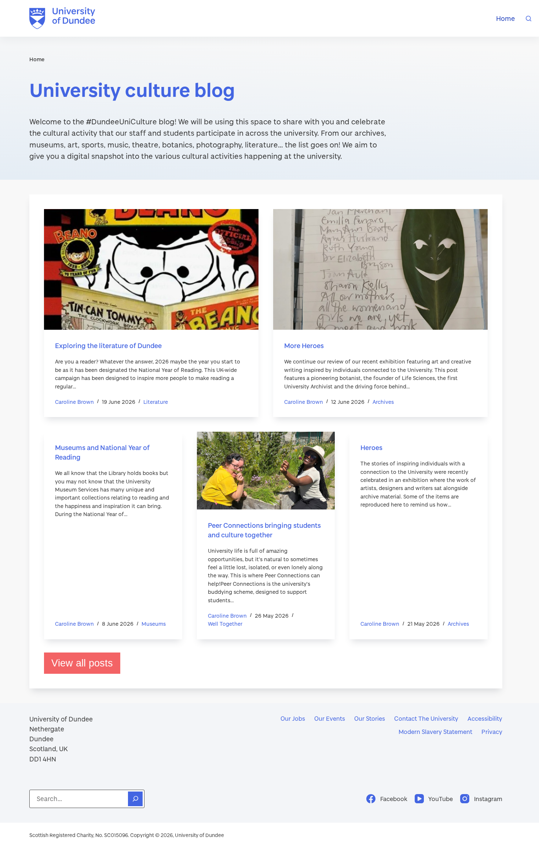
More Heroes (304, 345)
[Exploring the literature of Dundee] (151, 269)
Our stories (369, 718)
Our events (329, 718)
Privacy (491, 731)
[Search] (528, 18)
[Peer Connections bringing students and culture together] (266, 470)
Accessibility (484, 718)
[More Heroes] (380, 269)
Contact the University (426, 718)
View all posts (82, 663)
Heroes (371, 447)
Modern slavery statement (435, 731)
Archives (383, 401)
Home (505, 18)
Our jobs (292, 718)
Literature (155, 401)
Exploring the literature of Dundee (108, 345)
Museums (154, 623)
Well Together (225, 623)
